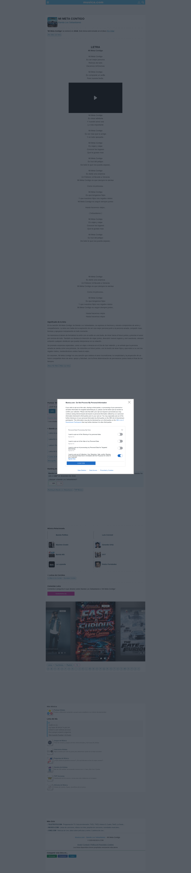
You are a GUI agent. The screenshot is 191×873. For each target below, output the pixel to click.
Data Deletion (82, 470)
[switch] (120, 434)
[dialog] (95, 436)
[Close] (130, 403)
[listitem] (95, 430)
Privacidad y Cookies (106, 470)
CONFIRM (81, 463)
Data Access (93, 470)
